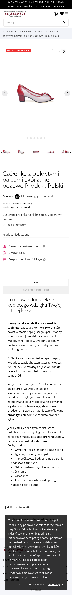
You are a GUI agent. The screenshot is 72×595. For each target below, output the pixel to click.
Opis (35, 282)
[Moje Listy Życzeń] (61, 14)
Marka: (6, 207)
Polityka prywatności (31, 584)
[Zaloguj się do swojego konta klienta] (55, 13)
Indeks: (7, 203)
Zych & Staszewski (21, 207)
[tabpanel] (36, 93)
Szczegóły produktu (36, 290)
